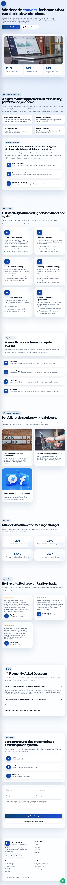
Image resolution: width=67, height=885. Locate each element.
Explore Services (31, 27)
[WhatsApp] (62, 880)
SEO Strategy (9, 864)
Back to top (38, 869)
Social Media (9, 869)
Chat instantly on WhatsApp (21, 776)
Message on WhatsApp (34, 821)
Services (37, 847)
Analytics (8, 871)
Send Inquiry (34, 816)
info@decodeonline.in (19, 759)
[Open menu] (3, 3)
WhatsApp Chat (39, 866)
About (36, 844)
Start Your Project (12, 27)
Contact (37, 852)
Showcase (37, 850)
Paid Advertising (10, 866)
